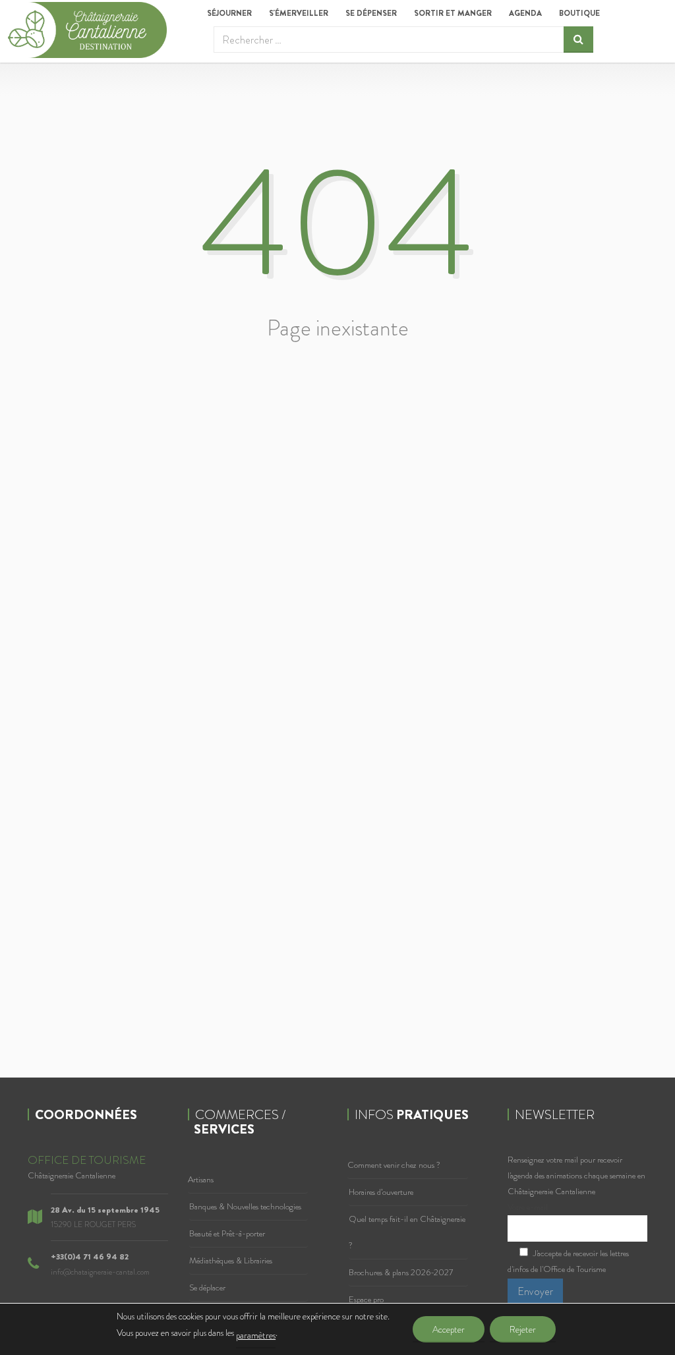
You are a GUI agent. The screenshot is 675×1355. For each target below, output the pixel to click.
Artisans (201, 1179)
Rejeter (523, 1329)
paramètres (256, 1335)
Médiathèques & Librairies (230, 1260)
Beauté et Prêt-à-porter (227, 1233)
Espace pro (366, 1299)
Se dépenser (371, 13)
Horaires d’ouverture (381, 1192)
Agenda (525, 13)
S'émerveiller (298, 13)
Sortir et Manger (453, 13)
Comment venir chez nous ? (393, 1165)
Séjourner (229, 13)
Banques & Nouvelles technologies (245, 1206)
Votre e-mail (528, 1207)
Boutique (579, 13)
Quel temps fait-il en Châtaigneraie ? (407, 1232)
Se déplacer (207, 1287)
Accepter (448, 1329)
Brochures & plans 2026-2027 (401, 1272)
